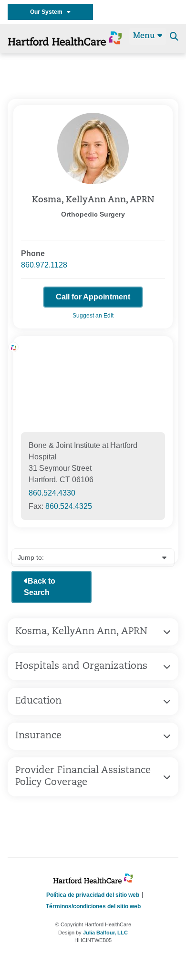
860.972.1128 (44, 265)
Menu (145, 36)
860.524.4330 (52, 493)
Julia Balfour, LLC (105, 932)
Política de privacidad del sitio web (92, 895)
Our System (48, 12)
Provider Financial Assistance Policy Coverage (83, 776)
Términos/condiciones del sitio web (93, 906)
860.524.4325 (68, 506)
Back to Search (39, 586)
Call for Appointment (93, 297)
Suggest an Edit (93, 315)
